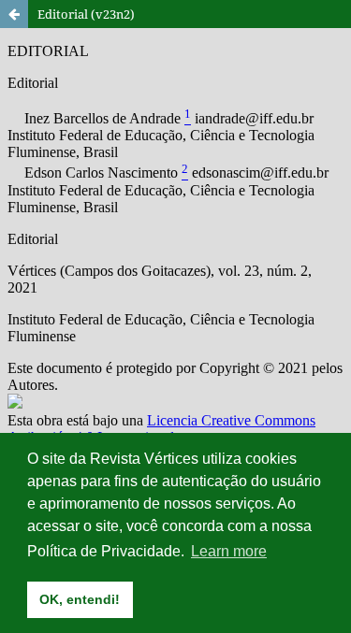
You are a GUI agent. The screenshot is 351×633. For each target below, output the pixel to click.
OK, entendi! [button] (79, 599)
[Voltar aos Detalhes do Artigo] (14, 14)
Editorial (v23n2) (86, 14)
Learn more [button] (229, 551)
